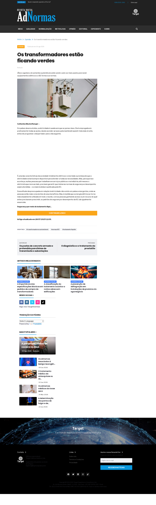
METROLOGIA (60, 29)
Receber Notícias (116, 467)
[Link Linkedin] (27, 302)
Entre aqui (134, 2)
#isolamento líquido (69, 229)
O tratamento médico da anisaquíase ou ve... (45, 375)
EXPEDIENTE (96, 29)
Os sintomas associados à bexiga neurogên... (46, 361)
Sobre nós (72, 456)
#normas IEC (55, 229)
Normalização (23, 281)
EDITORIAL (83, 29)
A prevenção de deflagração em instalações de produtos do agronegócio (83, 288)
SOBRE (107, 29)
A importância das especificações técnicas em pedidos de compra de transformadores (30, 288)
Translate (37, 324)
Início (19, 39)
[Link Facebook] (21, 302)
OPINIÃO (72, 29)
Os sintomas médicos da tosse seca (46, 388)
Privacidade (73, 462)
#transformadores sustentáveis (37, 229)
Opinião (28, 40)
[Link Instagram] (38, 302)
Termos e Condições (76, 459)
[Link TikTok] (43, 302)
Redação (36, 351)
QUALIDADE (30, 29)
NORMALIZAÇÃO (45, 29)
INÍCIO (20, 29)
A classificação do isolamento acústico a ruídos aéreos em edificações (54, 288)
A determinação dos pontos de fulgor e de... (45, 401)
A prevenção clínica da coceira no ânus (34, 345)
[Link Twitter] (32, 302)
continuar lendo (57, 213)
